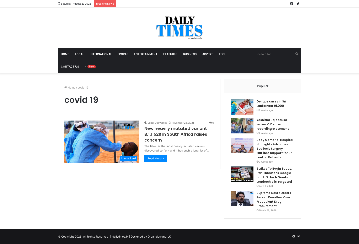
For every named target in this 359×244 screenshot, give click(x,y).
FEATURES (170, 54)
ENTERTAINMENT (145, 54)
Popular (262, 86)
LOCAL (79, 54)
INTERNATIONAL (101, 54)
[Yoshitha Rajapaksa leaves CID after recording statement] (242, 125)
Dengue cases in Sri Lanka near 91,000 (271, 103)
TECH (222, 54)
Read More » (156, 158)
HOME (65, 54)
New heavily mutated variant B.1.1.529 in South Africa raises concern (175, 134)
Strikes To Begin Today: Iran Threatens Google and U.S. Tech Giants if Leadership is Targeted (274, 175)
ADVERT (207, 54)
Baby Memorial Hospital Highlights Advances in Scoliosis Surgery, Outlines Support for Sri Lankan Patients (275, 148)
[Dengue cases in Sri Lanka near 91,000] (242, 107)
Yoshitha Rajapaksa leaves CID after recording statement (273, 124)
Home (71, 87)
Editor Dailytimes (157, 122)
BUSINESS (190, 54)
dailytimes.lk (120, 236)
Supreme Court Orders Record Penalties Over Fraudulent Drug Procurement (274, 199)
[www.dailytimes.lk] (179, 27)
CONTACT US (70, 66)
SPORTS (123, 54)
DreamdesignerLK (159, 236)
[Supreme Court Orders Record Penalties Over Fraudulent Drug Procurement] (242, 198)
